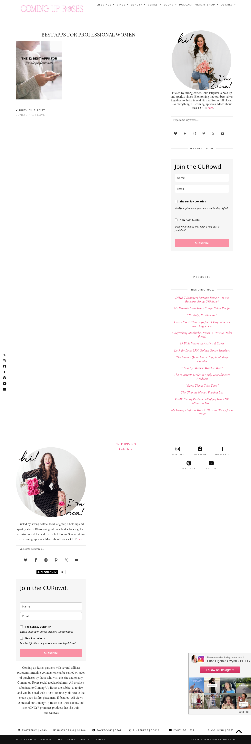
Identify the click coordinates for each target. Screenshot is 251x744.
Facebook (108, 730)
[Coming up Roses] (52, 8)
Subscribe (202, 243)
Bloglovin (220, 730)
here (210, 108)
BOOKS (169, 4)
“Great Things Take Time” (202, 385)
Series (153, 4)
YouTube (183, 730)
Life (60, 739)
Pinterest (146, 730)
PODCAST (186, 4)
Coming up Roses (39, 739)
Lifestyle (104, 4)
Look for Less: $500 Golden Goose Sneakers (202, 350)
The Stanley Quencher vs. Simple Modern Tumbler (202, 359)
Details (227, 4)
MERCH (200, 4)
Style (121, 4)
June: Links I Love (30, 112)
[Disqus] (88, 171)
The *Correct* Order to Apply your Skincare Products (202, 376)
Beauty (136, 4)
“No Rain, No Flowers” (202, 315)
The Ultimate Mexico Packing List (202, 392)
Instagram (71, 730)
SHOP (211, 4)
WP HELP (229, 739)
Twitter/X (34, 730)
